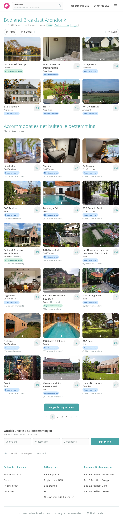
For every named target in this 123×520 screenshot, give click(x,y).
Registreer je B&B (53, 480)
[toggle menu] (116, 6)
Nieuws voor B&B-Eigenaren (59, 496)
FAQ (46, 491)
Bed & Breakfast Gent (95, 485)
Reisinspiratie (11, 485)
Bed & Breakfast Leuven (97, 491)
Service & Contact (13, 474)
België (74, 25)
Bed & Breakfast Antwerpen (99, 474)
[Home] (5, 453)
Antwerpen (61, 25)
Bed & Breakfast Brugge (97, 480)
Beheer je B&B (51, 474)
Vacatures (9, 491)
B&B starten (50, 485)
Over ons (8, 480)
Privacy (58, 513)
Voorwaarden (74, 513)
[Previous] (8, 49)
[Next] (36, 49)
